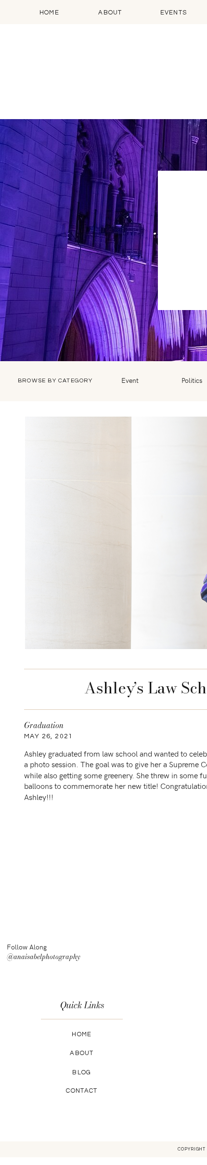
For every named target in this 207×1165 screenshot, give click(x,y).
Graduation (44, 725)
